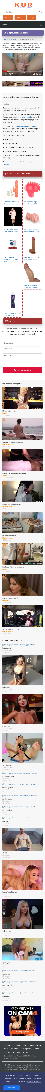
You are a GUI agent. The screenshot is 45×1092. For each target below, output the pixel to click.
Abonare (7, 1045)
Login (32, 17)
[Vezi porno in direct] (22, 84)
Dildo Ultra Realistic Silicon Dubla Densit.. (31, 286)
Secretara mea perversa (11, 504)
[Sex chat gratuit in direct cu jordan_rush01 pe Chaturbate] (19, 795)
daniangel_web (8, 776)
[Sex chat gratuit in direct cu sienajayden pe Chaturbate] (18, 806)
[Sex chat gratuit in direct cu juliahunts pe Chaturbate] (18, 993)
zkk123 (4, 853)
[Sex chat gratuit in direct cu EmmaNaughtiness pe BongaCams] (22, 874)
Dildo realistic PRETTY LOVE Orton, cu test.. (31, 258)
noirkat (5, 821)
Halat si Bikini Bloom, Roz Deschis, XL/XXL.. (11, 230)
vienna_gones (7, 788)
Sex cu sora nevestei (10, 598)
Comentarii (11, 321)
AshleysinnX (7, 726)
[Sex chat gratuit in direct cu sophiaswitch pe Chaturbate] (19, 982)
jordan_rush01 (7, 799)
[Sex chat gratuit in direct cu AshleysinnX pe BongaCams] (22, 709)
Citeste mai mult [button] (34, 1082)
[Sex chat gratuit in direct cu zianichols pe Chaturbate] (18, 970)
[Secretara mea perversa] (22, 491)
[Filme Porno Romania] (22, 5)
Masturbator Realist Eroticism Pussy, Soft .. (32, 230)
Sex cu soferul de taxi (10, 629)
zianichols (6, 974)
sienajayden (7, 810)
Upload (8, 17)
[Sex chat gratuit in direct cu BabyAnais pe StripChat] (22, 670)
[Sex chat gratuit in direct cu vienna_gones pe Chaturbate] (19, 784)
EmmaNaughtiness (9, 892)
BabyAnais (6, 687)
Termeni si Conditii (19, 1045)
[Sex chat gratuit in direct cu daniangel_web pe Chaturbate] (19, 773)
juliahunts (6, 996)
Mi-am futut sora (8, 411)
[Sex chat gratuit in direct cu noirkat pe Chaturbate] (17, 818)
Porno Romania (17, 1056)
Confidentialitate (35, 1045)
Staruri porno (26, 1049)
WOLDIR (25, 1052)
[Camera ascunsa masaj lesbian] (22, 460)
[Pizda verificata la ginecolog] (22, 553)
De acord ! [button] (12, 1088)
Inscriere (20, 17)
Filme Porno (12, 39)
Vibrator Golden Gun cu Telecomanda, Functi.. (12, 203)
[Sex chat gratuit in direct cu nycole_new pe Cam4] (22, 949)
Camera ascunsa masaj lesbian (14, 473)
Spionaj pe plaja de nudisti (12, 442)
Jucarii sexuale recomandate (20, 173)
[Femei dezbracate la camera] (22, 1020)
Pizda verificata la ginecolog (13, 567)
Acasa (5, 39)
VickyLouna (6, 765)
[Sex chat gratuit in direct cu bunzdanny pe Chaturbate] (19, 644)
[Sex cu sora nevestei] (22, 585)
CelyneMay (6, 931)
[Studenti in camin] (22, 522)
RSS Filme (7, 1052)
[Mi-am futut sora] (22, 397)
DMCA (6, 1049)
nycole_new (6, 963)
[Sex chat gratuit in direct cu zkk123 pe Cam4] (22, 839)
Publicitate (14, 1049)
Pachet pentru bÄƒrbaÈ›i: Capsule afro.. (11, 259)
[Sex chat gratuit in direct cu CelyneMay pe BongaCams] (22, 914)
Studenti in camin (9, 536)
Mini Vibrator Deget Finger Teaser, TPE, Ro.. (32, 203)
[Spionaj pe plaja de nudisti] (22, 429)
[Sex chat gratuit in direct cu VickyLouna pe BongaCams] (22, 748)
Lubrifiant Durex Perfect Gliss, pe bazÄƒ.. (12, 314)
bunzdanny (6, 648)
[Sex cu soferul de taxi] (22, 616)
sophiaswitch (7, 985)
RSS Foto (16, 1052)
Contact (36, 1049)
